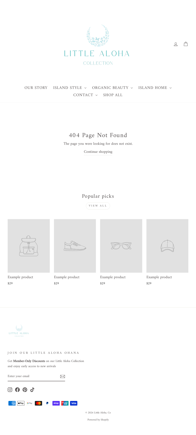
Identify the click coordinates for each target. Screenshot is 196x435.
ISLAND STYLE (68, 87)
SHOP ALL (113, 95)
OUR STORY (35, 87)
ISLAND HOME (153, 87)
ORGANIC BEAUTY (111, 87)
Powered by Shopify (98, 419)
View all (98, 205)
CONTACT (84, 95)
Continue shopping (98, 152)
